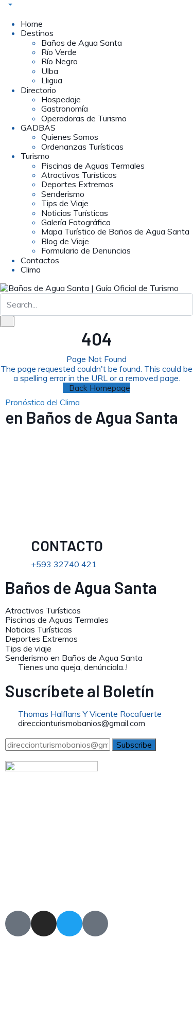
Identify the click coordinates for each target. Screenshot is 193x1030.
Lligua (51, 80)
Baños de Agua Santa (81, 43)
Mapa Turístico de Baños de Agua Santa (115, 231)
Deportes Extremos (77, 184)
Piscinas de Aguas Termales (93, 165)
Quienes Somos (69, 137)
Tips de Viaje (65, 203)
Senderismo (62, 194)
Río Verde (59, 52)
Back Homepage (99, 388)
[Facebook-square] (18, 923)
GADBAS (38, 127)
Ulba (49, 71)
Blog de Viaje (65, 241)
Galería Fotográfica (76, 222)
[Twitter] (69, 923)
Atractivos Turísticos (79, 175)
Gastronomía (64, 108)
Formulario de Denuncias (86, 250)
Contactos (40, 260)
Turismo (35, 156)
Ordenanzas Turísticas (82, 146)
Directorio (38, 90)
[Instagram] (44, 923)
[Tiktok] (95, 923)
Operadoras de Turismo (84, 118)
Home (32, 24)
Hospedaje (61, 99)
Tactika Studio (43, 887)
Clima (31, 269)
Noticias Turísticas (74, 213)
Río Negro (59, 61)
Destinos (37, 33)
